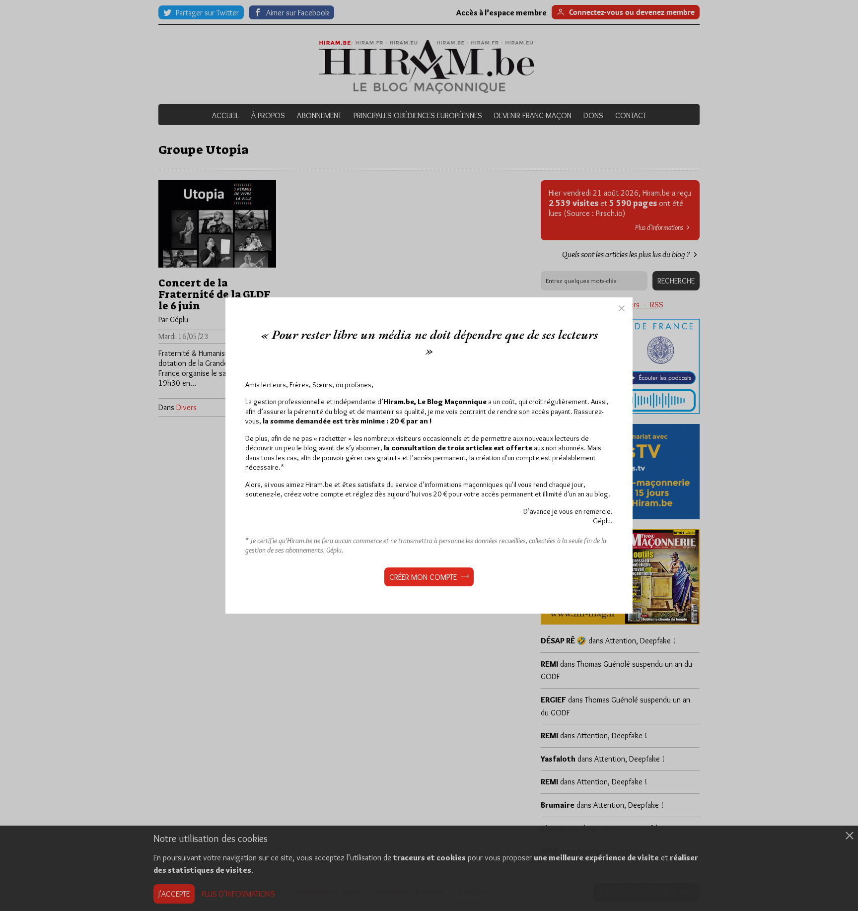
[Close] (622, 308)
